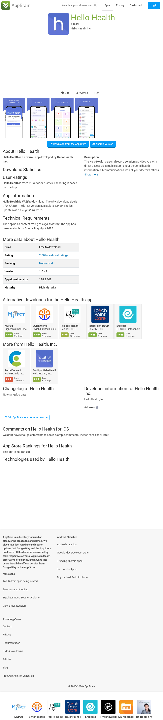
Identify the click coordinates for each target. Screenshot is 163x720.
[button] (122, 407)
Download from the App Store (69, 143)
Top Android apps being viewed (20, 581)
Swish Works (40, 325)
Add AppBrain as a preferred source (27, 417)
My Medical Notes (126, 717)
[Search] (95, 5)
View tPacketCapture (14, 605)
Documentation (11, 642)
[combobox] (76, 5)
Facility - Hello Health (44, 370)
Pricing (120, 5)
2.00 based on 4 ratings (53, 255)
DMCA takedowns (13, 651)
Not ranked (46, 263)
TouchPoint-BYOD (99, 325)
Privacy (7, 634)
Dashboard (136, 5)
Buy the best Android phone (72, 577)
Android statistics (67, 544)
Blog (5, 667)
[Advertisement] (81, 63)
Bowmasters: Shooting (15, 589)
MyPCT (9, 325)
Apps (107, 5)
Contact (7, 626)
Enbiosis (121, 325)
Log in (153, 5)
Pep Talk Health (69, 325)
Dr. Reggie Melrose (144, 717)
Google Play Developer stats (73, 552)
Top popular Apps (67, 569)
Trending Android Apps (69, 560)
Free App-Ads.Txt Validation (18, 675)
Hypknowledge (108, 717)
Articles (7, 659)
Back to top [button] (154, 687)
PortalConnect (13, 370)
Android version (104, 143)
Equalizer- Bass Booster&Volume (21, 597)
